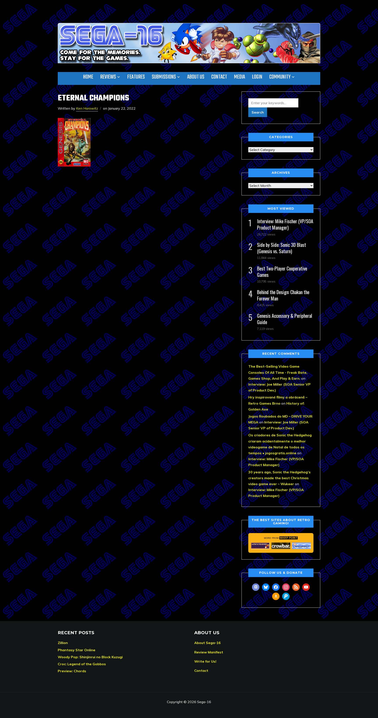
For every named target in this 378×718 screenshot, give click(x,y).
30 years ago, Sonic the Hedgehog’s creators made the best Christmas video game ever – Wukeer (279, 478)
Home (88, 77)
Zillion (63, 643)
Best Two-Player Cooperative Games (282, 271)
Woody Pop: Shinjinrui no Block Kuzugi (90, 657)
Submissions (164, 77)
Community (279, 77)
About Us (195, 77)
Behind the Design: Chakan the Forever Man (283, 295)
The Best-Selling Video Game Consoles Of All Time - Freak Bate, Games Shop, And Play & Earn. (277, 372)
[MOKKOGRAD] (260, 545)
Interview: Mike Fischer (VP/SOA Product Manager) (285, 224)
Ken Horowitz (87, 108)
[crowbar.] (280, 545)
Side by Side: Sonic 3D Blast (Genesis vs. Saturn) (281, 248)
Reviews (108, 77)
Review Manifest (208, 652)
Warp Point (288, 537)
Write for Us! (205, 661)
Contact (219, 77)
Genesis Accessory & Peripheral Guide (284, 318)
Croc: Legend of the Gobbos (82, 664)
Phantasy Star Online (76, 650)
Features (136, 77)
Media (239, 77)
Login (257, 77)
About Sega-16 (207, 643)
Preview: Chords (72, 671)
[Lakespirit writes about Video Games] (301, 545)
